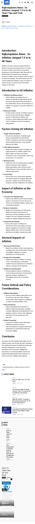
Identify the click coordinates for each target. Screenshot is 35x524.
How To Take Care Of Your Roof (9, 434)
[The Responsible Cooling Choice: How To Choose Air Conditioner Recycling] (6, 390)
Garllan (14, 383)
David (8, 22)
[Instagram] (22, 2)
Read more (6, 483)
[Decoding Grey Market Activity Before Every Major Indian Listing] (6, 410)
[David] (3, 22)
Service (14, 387)
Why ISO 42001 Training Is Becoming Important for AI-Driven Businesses (22, 400)
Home (13, 377)
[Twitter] (25, 2)
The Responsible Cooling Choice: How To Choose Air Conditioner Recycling (21, 391)
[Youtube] (28, 2)
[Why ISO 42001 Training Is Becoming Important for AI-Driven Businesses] (6, 400)
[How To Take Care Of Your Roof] (6, 380)
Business (5, 16)
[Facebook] (19, 2)
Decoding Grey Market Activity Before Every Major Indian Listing (22, 410)
